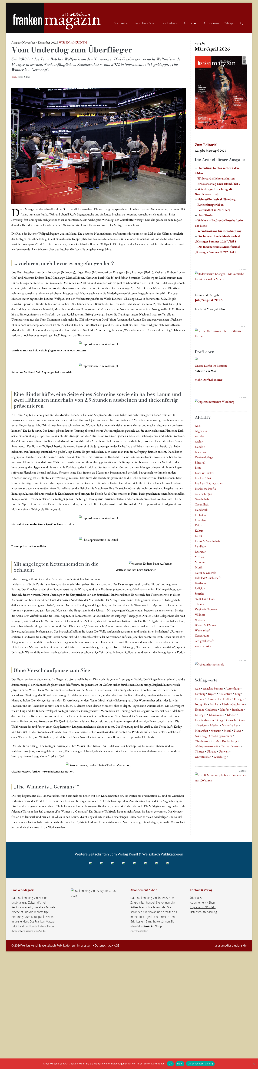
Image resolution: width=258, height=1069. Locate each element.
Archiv (188, 23)
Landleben (201, 546)
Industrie (211, 709)
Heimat (199, 709)
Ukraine (211, 751)
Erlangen (239, 699)
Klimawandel (216, 715)
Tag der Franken (230, 746)
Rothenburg (229, 741)
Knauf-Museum (204, 720)
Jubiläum (237, 709)
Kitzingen (200, 715)
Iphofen (224, 709)
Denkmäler (224, 699)
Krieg (219, 720)
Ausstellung (233, 688)
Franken (214, 704)
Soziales (199, 593)
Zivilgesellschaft (204, 641)
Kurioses (202, 725)
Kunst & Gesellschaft (207, 541)
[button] (241, 22)
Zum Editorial (206, 144)
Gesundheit (202, 504)
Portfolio (200, 583)
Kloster (231, 715)
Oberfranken (202, 741)
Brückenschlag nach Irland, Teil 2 (218, 184)
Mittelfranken (230, 725)
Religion (200, 588)
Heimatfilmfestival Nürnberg (216, 199)
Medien (199, 557)
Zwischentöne (144, 23)
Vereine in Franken (206, 609)
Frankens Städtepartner (209, 483)
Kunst (198, 536)
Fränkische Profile (205, 489)
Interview (200, 520)
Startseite (120, 23)
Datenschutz (103, 945)
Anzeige (199, 436)
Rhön (216, 741)
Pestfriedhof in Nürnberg (213, 210)
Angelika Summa (213, 688)
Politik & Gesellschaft (208, 578)
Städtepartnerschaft (206, 746)
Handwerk (201, 510)
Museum (200, 562)
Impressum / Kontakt (203, 907)
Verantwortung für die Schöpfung (219, 231)
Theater (199, 604)
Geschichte (237, 704)
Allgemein (201, 431)
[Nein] (253, 1063)
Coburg (199, 699)
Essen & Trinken (204, 473)
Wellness (200, 614)
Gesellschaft (202, 499)
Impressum (84, 945)
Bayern (212, 694)
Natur (237, 730)
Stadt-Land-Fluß (204, 599)
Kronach (230, 720)
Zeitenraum (202, 635)
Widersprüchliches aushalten (216, 178)
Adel (197, 426)
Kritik (198, 525)
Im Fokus (200, 515)
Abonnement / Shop (218, 23)
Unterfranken (203, 757)
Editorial (200, 462)
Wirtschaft (201, 620)
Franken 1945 (203, 478)
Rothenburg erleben (210, 204)
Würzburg (220, 757)
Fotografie (201, 704)
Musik (198, 567)
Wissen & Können (206, 625)
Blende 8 (200, 447)
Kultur (199, 530)
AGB (117, 945)
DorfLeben (169, 23)
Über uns (195, 898)
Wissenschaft (202, 630)
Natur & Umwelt (205, 573)
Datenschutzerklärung (203, 912)
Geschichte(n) (203, 494)
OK (170, 1063)
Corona (211, 699)
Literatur (200, 552)
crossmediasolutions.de (231, 945)
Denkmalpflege (204, 457)
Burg (238, 694)
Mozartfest (201, 730)
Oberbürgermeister (220, 736)
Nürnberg (201, 736)
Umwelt (224, 751)
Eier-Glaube (205, 215)
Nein (180, 1063)
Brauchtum (201, 452)
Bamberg (200, 694)
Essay (198, 467)
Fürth (225, 704)
